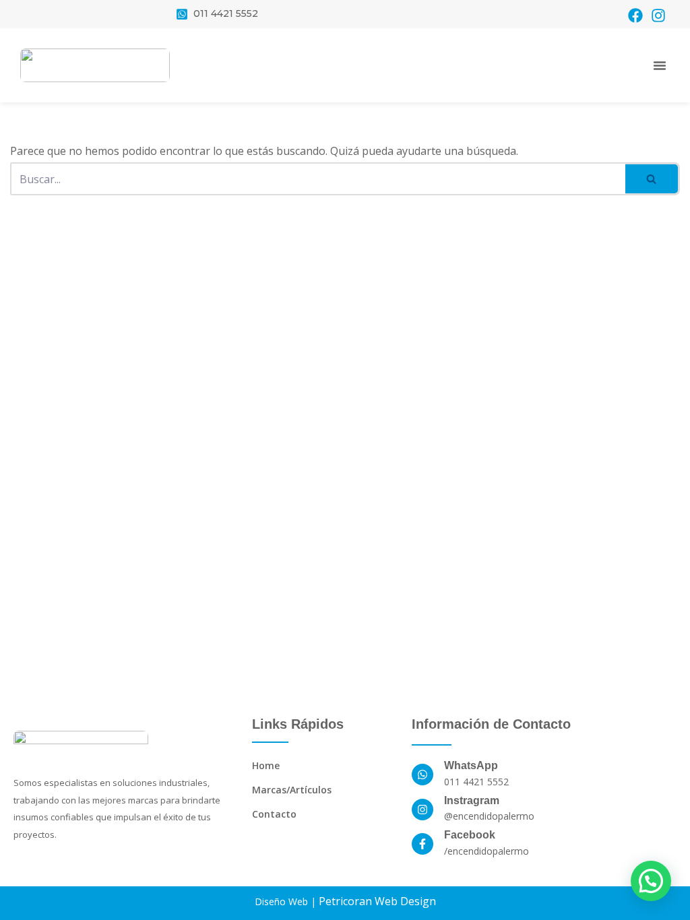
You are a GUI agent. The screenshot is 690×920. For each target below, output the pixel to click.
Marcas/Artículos (292, 789)
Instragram (471, 800)
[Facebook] (635, 15)
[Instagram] (658, 15)
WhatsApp (471, 765)
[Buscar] (652, 178)
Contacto (274, 814)
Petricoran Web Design (377, 901)
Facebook (469, 835)
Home (266, 765)
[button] (660, 65)
